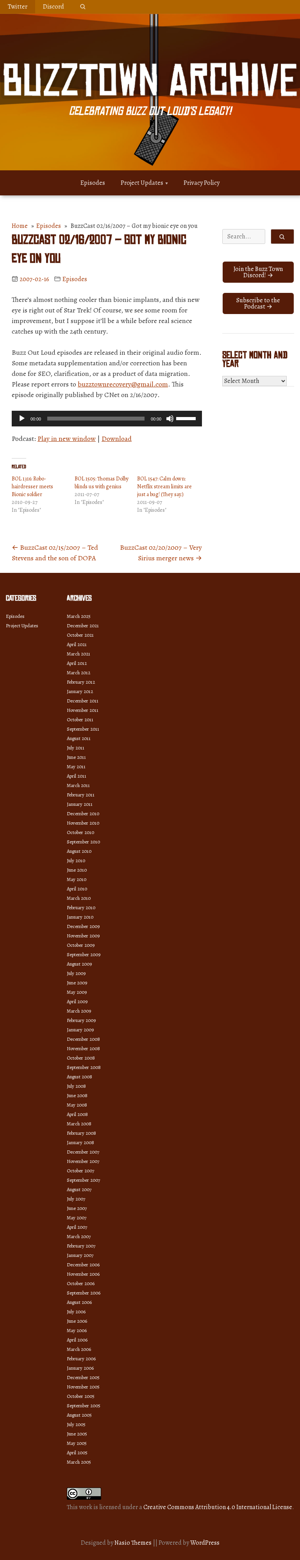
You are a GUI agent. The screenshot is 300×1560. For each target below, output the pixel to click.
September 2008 (84, 1067)
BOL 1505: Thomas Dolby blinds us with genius (102, 482)
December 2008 (83, 1039)
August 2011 (79, 738)
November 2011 (82, 710)
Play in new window (67, 438)
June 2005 (77, 1433)
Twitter (17, 6)
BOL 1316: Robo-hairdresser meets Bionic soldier (32, 486)
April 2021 (77, 644)
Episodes (92, 183)
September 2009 (83, 954)
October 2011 (80, 719)
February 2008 (81, 1133)
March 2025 (79, 616)
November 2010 (83, 823)
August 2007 (79, 1189)
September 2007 (83, 1180)
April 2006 (77, 1339)
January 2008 (80, 1142)
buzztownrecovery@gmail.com (123, 384)
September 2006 (83, 1292)
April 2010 (77, 888)
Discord (53, 6)
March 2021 (78, 653)
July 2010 (76, 860)
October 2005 (81, 1396)
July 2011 (75, 747)
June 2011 (76, 757)
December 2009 (83, 926)
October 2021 (80, 635)
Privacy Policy (202, 183)
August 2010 (79, 851)
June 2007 (77, 1208)
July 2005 (76, 1424)
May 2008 (77, 1104)
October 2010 (80, 832)
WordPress (205, 1542)
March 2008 (79, 1123)
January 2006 (80, 1368)
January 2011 (80, 804)
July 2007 (76, 1198)
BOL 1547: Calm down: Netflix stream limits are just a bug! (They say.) (164, 486)
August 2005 (79, 1415)
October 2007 (80, 1170)
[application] (107, 418)
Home (20, 226)
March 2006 (79, 1349)
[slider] (187, 418)
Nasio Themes (133, 1542)
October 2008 (81, 1057)
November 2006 (83, 1274)
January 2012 (80, 691)
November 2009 (83, 935)
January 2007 (80, 1255)
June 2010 (77, 870)
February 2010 (81, 907)
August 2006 (79, 1302)
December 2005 (83, 1377)
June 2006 (77, 1321)
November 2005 (83, 1386)
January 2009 (80, 1029)
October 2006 (81, 1283)
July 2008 (76, 1086)
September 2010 (83, 841)
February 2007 (81, 1245)
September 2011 (83, 729)
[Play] (22, 418)
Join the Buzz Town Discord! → (258, 272)
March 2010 (79, 898)
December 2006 (83, 1264)
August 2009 (79, 964)
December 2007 (83, 1151)
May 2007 (76, 1217)
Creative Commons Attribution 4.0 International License (217, 1507)
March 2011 (78, 785)
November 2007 (83, 1161)
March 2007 (79, 1236)
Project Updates (142, 183)
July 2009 (76, 973)
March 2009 (79, 1011)
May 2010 (76, 879)
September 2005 (83, 1405)
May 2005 (77, 1443)
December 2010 (83, 813)
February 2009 (81, 1020)
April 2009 (77, 1001)
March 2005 (79, 1462)
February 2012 (81, 682)
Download (117, 438)
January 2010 (80, 917)
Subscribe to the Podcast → (258, 303)
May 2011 (76, 766)
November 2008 (83, 1048)
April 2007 (77, 1227)
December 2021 (83, 625)
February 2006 (81, 1358)
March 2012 (78, 672)
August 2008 (79, 1076)
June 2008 (77, 1095)
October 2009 (81, 945)
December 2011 (82, 700)
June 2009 (77, 982)
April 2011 (76, 776)
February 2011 (81, 794)
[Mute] (170, 418)
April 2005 (77, 1452)
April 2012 (77, 663)
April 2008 (77, 1114)
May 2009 (77, 992)
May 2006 (77, 1330)
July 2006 (76, 1311)
